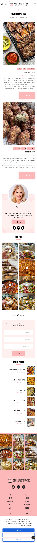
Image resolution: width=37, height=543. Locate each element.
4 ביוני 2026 (22, 423)
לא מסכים (18, 539)
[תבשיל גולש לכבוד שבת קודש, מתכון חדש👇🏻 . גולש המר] (10, 284)
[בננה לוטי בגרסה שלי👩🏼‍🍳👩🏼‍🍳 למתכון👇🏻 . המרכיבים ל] (10, 267)
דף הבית (28, 17)
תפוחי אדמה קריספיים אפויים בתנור (17, 369)
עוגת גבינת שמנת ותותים (19, 421)
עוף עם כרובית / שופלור (19, 380)
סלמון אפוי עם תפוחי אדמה (19, 400)
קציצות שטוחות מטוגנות (29, 72)
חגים (29, 148)
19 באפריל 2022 (31, 155)
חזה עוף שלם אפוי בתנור (19, 411)
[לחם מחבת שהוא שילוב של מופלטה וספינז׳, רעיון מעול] (6, 464)
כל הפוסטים (21, 17)
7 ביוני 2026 (22, 392)
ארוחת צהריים (31, 69)
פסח (15, 148)
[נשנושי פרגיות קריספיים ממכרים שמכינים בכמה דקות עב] (10, 301)
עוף (19, 148)
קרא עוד (27, 95)
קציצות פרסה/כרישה (30, 152)
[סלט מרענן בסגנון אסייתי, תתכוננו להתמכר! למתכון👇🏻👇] (27, 251)
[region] (18, 529)
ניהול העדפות (18, 535)
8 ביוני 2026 (22, 382)
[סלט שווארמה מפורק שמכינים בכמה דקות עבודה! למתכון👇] (27, 284)
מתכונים (19, 69)
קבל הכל (18, 530)
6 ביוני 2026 (22, 403)
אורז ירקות (22, 390)
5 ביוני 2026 (22, 413)
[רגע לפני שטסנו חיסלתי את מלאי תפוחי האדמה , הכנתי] (27, 267)
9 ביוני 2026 (22, 372)
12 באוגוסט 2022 (31, 75)
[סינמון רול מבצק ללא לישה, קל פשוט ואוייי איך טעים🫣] (10, 251)
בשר (24, 69)
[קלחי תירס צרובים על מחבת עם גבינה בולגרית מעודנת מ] (27, 301)
